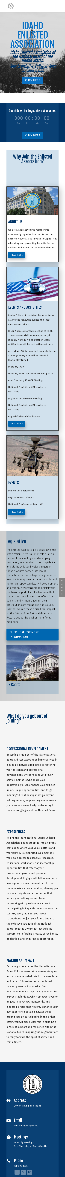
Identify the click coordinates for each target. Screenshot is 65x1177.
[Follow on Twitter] (23, 1172)
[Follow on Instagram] (29, 1172)
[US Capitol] (32, 680)
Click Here (32, 80)
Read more (17, 255)
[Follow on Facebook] (17, 1172)
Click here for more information (24, 635)
